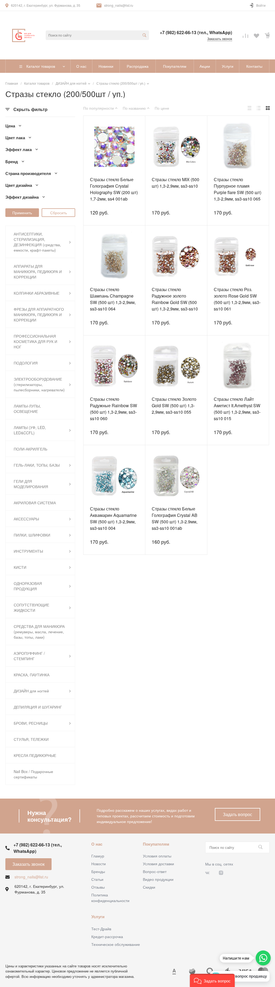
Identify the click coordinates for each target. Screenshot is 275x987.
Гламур (97, 856)
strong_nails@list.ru (118, 5)
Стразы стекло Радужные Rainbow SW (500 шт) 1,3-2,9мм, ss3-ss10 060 (113, 408)
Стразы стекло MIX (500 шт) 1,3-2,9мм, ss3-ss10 (175, 182)
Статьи (97, 879)
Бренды (98, 871)
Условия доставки (158, 863)
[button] (212, 980)
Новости (98, 863)
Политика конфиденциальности (110, 897)
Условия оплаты (157, 856)
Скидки (149, 887)
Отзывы (98, 887)
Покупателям (156, 844)
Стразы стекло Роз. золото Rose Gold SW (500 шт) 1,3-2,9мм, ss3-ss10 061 (237, 299)
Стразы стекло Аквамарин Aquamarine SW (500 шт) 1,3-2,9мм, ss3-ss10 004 (113, 518)
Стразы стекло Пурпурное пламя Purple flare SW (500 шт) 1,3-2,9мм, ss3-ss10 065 (237, 189)
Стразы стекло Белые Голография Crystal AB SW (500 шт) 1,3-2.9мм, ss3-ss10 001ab (174, 518)
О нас (96, 844)
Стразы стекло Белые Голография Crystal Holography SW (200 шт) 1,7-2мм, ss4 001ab (114, 189)
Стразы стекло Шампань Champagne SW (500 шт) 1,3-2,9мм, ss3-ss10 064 (113, 299)
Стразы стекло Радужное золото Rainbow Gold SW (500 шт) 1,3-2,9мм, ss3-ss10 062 (175, 302)
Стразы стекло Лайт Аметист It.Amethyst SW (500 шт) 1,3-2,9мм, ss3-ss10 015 (237, 408)
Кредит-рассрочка (107, 936)
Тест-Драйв (101, 928)
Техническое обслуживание (115, 944)
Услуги (97, 917)
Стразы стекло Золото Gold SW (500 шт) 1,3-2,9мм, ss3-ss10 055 (174, 405)
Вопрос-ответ (155, 871)
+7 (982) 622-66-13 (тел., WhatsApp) (196, 32)
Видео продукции (158, 879)
